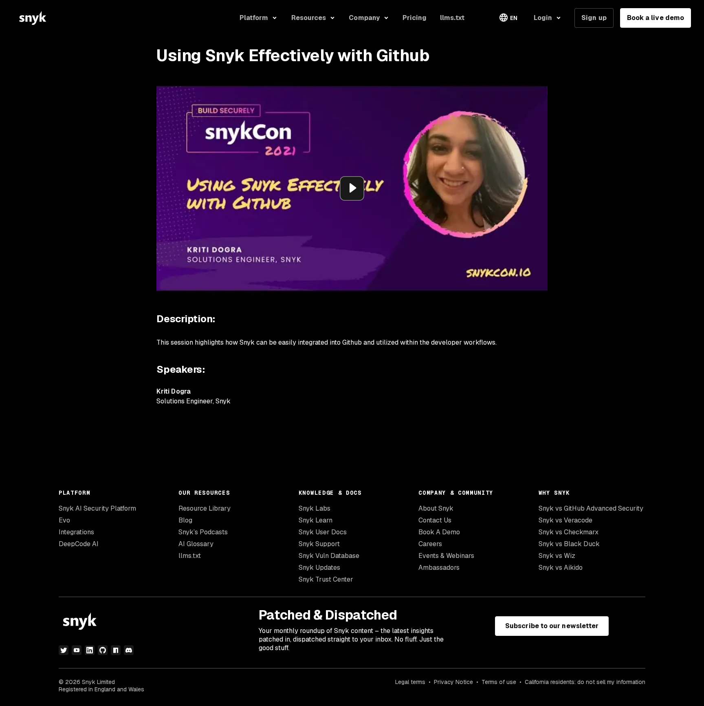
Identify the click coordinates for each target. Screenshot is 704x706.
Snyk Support (319, 544)
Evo (64, 520)
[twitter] (63, 650)
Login (543, 17)
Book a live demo (655, 17)
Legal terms (410, 682)
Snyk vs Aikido (561, 567)
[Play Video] (352, 188)
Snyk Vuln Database (329, 555)
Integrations (76, 532)
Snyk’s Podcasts (203, 532)
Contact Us (434, 520)
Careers (430, 544)
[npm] (116, 650)
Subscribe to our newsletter (551, 626)
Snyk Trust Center (326, 579)
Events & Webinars (446, 555)
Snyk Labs (314, 508)
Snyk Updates (319, 567)
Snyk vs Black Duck (569, 544)
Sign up (594, 17)
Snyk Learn (315, 520)
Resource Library (204, 508)
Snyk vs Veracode (565, 520)
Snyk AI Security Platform (97, 508)
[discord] (129, 650)
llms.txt (189, 555)
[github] (103, 650)
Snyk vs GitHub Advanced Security (591, 508)
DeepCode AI (79, 544)
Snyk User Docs (323, 532)
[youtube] (76, 650)
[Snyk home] (32, 18)
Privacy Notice (453, 682)
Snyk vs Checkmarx (568, 532)
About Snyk (435, 508)
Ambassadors (439, 567)
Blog (185, 520)
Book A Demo (439, 532)
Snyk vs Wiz (557, 555)
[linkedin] (90, 650)
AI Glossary (195, 544)
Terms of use (499, 682)
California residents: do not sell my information (585, 682)
